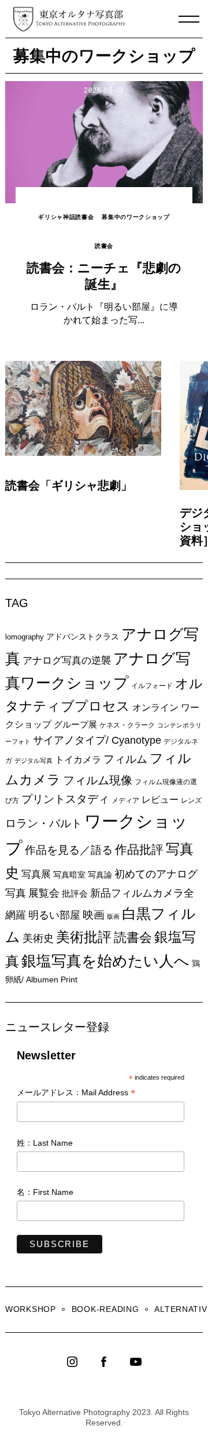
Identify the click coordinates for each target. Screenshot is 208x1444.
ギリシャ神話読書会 (66, 217)
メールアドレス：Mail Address (76, 1093)
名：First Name (45, 1192)
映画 (94, 915)
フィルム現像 (97, 780)
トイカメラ (78, 759)
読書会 (104, 246)
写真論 (100, 874)
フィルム (125, 759)
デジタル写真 (33, 760)
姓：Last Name (45, 1142)
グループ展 (75, 724)
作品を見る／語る (69, 849)
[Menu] (189, 19)
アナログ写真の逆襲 (67, 660)
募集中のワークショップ (136, 217)
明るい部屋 (54, 915)
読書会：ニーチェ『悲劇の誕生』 (104, 276)
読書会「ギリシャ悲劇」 (68, 485)
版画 (113, 916)
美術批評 (84, 937)
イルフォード (152, 686)
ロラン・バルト (43, 823)
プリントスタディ (65, 799)
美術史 (38, 938)
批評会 (75, 893)
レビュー (160, 799)
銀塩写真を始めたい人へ (105, 961)
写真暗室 (69, 874)
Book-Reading (105, 1309)
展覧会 (44, 893)
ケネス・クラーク (127, 725)
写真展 (36, 874)
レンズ (191, 800)
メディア (125, 800)
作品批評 (139, 849)
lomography (24, 637)
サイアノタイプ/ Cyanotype (97, 740)
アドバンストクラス (82, 636)
